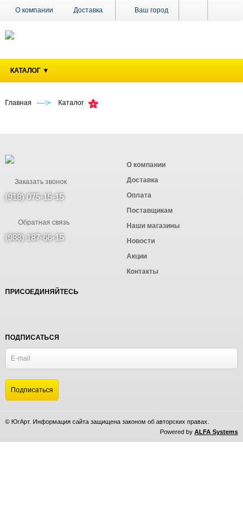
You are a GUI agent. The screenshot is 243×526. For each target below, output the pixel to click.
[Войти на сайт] (223, 10)
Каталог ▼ (29, 70)
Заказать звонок (40, 182)
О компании (34, 10)
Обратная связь (43, 222)
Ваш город (150, 10)
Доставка (88, 10)
